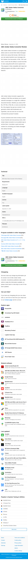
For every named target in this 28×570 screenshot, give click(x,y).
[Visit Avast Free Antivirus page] (14, 15)
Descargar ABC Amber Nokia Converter (10, 237)
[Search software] (23, 1)
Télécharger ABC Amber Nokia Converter (11, 235)
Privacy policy (18, 542)
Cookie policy (18, 540)
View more (14, 529)
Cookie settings (18, 550)
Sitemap (3, 545)
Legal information (19, 545)
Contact (3, 540)
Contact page (8, 300)
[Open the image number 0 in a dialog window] (11, 139)
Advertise (3, 542)
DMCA (16, 548)
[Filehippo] (5, 1)
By (10, 11)
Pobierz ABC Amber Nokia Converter (10, 246)
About (2, 537)
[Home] (1, 5)
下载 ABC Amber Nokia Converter (9, 251)
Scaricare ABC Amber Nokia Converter (10, 243)
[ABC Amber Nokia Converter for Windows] (2, 10)
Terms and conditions (20, 537)
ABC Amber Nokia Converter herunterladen (11, 248)
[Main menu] (26, 1)
